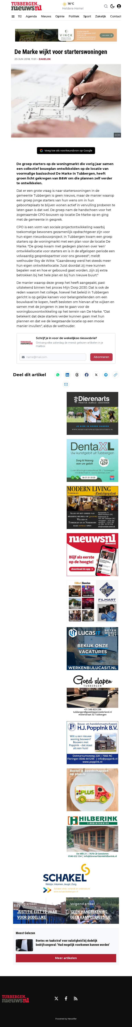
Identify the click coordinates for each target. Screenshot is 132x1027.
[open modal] (119, 6)
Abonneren (101, 357)
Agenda (31, 16)
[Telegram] (105, 374)
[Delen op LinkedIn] (67, 374)
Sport (87, 16)
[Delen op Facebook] (86, 374)
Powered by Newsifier (66, 1018)
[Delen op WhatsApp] (57, 374)
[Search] (106, 6)
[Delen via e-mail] (66, 384)
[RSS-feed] (76, 998)
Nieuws (46, 16)
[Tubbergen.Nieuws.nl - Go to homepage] (15, 998)
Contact (116, 16)
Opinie (59, 16)
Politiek (74, 16)
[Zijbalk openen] (13, 16)
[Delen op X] (96, 374)
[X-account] (56, 998)
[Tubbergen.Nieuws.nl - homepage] (26, 6)
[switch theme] (112, 6)
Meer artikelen (66, 958)
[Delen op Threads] (77, 374)
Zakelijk (100, 16)
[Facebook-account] (66, 998)
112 (20, 16)
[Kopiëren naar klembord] (115, 374)
